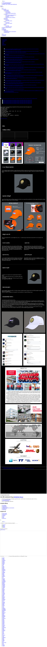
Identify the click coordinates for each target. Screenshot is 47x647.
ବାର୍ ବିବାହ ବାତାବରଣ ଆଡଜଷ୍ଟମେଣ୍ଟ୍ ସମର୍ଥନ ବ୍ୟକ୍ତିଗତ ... (12, 70)
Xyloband (7, 16)
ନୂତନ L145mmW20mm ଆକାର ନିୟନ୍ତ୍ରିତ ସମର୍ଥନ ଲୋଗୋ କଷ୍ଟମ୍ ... (14, 76)
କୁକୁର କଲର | (4, 44)
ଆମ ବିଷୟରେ (4, 29)
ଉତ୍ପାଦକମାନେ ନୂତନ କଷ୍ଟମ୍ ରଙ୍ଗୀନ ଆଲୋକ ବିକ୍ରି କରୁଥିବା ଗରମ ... (14, 65)
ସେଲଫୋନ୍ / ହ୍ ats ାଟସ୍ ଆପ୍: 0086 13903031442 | (9, 4)
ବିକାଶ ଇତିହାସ (6, 30)
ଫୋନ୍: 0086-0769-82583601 (6, 499)
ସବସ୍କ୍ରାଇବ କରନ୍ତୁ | (18, 497)
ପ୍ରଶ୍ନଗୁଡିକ (4, 509)
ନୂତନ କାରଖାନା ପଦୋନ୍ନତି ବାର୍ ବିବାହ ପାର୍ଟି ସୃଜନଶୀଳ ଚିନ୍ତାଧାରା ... (13, 57)
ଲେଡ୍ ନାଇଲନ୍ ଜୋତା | (9, 26)
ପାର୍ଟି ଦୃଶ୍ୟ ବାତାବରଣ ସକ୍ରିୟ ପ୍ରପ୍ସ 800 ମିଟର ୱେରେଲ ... (12, 49)
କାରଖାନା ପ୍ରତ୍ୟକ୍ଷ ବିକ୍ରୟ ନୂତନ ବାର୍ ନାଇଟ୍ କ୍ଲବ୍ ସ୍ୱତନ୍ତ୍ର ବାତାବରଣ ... (15, 52)
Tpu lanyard (7, 22)
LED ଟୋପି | (6, 18)
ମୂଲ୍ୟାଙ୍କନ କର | (6, 32)
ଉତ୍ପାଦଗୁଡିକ (4, 9)
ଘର (2, 8)
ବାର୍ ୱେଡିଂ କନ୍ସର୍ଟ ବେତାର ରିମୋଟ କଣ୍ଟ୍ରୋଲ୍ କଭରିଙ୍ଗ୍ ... (12, 73)
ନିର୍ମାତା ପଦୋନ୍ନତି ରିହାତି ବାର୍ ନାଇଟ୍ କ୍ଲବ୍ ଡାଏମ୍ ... (11, 92)
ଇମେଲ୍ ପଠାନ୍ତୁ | (2, 529)
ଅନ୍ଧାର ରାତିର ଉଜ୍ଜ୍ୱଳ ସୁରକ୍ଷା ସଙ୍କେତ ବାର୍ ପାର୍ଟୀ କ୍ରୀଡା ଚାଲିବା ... (14, 68)
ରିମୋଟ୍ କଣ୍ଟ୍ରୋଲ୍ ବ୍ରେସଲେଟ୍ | (10, 17)
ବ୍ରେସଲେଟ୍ (5, 14)
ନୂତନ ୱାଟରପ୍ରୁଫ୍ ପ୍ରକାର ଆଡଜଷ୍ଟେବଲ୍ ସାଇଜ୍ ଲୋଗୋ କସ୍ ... (13, 60)
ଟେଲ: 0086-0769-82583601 (6, 3)
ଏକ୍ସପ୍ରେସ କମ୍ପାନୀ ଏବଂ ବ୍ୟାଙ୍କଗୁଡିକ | (10, 31)
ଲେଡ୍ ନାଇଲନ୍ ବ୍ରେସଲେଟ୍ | (10, 15)
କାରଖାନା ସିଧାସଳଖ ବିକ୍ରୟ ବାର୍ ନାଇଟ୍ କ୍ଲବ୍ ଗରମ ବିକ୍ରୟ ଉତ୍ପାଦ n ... (14, 55)
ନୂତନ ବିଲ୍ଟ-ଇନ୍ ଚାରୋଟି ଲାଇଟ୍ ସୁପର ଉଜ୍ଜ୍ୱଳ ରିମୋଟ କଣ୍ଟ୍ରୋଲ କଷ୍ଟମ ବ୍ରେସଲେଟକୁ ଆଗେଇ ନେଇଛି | (19, 468)
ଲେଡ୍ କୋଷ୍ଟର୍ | (8, 12)
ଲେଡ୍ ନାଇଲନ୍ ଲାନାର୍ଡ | (9, 23)
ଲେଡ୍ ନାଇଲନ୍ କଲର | (9, 20)
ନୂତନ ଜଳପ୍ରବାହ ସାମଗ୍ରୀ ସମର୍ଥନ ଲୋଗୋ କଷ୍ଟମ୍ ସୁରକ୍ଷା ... (13, 62)
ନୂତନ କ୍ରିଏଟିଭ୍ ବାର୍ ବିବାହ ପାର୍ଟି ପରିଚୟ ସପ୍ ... (10, 78)
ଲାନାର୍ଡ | (5, 21)
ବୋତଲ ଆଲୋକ (6, 10)
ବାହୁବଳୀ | (3, 41)
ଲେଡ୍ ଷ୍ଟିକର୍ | (8, 11)
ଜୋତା (3, 42)
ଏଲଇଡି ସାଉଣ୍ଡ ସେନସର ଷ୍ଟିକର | (11, 13)
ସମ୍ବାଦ (3, 28)
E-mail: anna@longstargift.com (6, 2)
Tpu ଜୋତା (7, 25)
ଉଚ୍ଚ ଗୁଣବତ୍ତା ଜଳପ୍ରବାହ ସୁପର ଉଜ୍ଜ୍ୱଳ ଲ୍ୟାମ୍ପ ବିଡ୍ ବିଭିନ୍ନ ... (14, 83)
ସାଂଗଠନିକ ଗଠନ (4, 508)
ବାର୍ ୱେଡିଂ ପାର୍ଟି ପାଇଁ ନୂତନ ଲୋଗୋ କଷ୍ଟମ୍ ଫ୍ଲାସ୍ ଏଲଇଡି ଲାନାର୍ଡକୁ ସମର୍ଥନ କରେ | (13, 467)
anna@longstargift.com (5, 500)
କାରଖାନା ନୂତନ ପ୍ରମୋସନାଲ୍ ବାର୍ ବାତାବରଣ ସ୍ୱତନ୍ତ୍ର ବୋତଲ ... (13, 85)
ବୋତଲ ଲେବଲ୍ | (4, 514)
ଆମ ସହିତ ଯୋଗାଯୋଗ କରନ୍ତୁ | (6, 27)
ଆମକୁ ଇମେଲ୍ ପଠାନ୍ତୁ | (3, 118)
